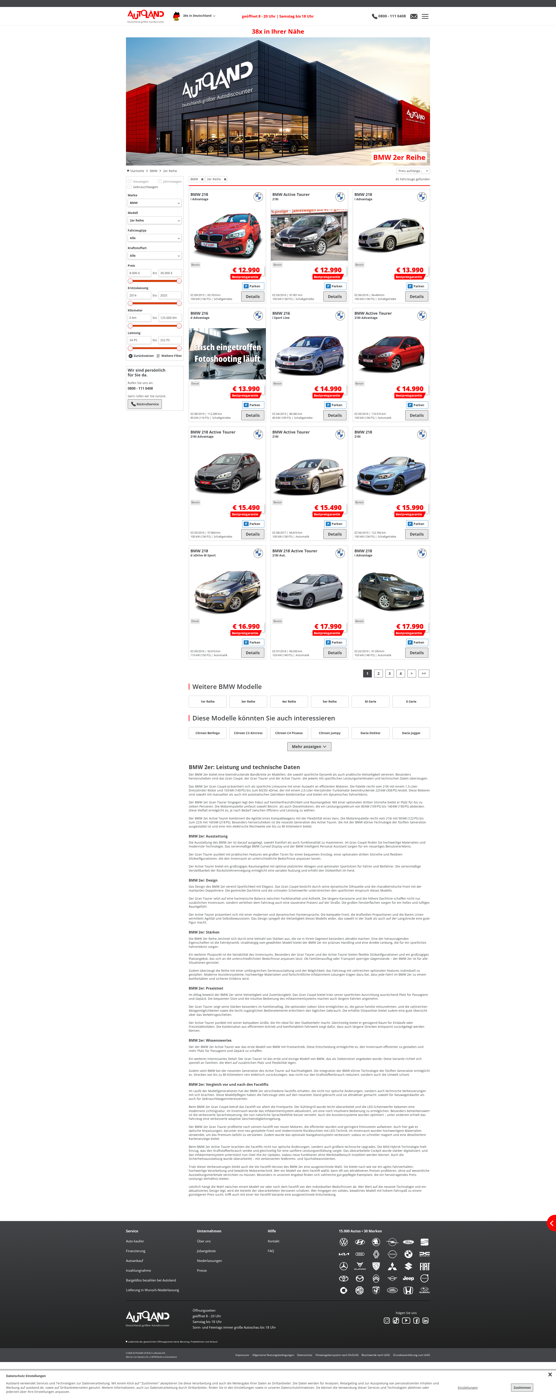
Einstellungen (468, 1387)
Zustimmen (522, 1387)
